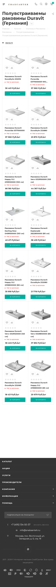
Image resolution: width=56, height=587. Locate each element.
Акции (6, 468)
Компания (8, 489)
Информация (10, 496)
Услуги (6, 475)
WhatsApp (28, 549)
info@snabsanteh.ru (30, 530)
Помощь (7, 503)
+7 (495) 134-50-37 (20, 525)
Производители (11, 482)
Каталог (7, 461)
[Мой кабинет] (46, 4)
